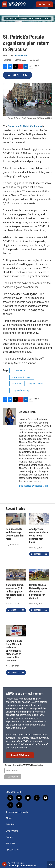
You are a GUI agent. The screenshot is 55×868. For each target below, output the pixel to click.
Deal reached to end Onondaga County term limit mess (15, 533)
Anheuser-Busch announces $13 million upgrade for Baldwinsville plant (15, 591)
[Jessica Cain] (9, 416)
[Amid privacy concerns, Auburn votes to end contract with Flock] (39, 519)
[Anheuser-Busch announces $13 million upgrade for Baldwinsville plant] (16, 574)
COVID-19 (16, 383)
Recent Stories (15, 508)
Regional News (36, 383)
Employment (12, 831)
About (9, 818)
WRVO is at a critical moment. (25, 694)
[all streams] (51, 864)
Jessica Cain (20, 55)
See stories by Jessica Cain (33, 485)
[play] (4, 864)
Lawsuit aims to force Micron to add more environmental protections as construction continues (14, 650)
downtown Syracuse (21, 377)
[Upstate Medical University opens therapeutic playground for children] (39, 574)
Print (36, 65)
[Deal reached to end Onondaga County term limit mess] (16, 519)
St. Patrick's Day (20, 370)
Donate (46, 4)
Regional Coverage (21, 390)
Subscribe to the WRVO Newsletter (23, 765)
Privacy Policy (12, 850)
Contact (9, 837)
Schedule (10, 824)
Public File (10, 843)
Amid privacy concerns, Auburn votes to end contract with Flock (38, 535)
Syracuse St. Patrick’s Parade (25, 126)
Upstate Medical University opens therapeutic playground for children (38, 591)
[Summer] (27, 18)
